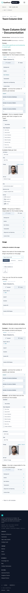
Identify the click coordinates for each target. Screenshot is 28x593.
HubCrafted (4, 536)
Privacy (3, 590)
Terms (8, 590)
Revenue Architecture (6, 534)
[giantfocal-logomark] (2, 515)
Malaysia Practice (5, 578)
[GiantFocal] (5, 2)
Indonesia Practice (5, 572)
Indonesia (12, 585)
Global (5, 585)
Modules (4, 7)
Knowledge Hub (5, 560)
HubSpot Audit (4, 542)
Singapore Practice (5, 575)
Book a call (14, 2)
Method (3, 548)
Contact (3, 554)
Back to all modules (10, 500)
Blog (2, 563)
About (2, 551)
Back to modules (8, 10)
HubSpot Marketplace (6, 566)
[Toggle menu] (24, 2)
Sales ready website (5, 539)
